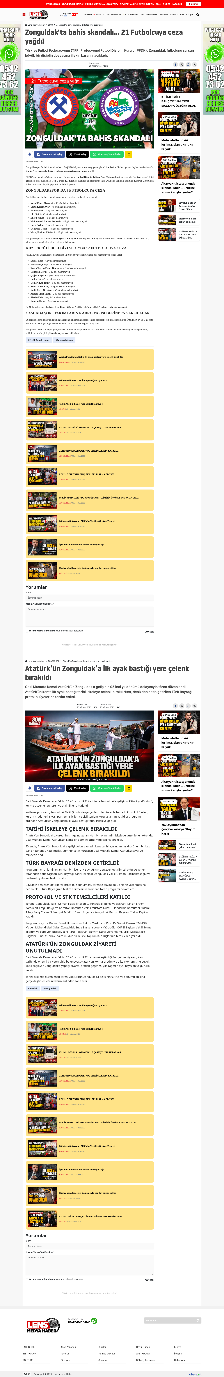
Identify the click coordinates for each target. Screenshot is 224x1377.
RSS (28, 1374)
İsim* (28, 592)
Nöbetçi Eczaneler (145, 1360)
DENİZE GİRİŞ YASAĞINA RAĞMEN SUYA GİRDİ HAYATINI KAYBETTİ (187, 875)
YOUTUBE (28, 1360)
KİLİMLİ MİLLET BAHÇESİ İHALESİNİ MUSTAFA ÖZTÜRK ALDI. (178, 101)
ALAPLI (134, 4)
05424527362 (79, 1322)
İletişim (178, 1353)
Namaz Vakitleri (107, 1353)
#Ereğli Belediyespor (39, 340)
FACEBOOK (29, 1347)
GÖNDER (149, 631)
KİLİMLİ (89, 4)
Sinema (102, 1360)
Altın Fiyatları (143, 1353)
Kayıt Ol (64, 1353)
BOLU (158, 4)
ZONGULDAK (53, 4)
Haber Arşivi (180, 1360)
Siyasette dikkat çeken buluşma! (187, 220)
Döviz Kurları (143, 1347)
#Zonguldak (50, 988)
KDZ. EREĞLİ (68, 4)
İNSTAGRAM (29, 1353)
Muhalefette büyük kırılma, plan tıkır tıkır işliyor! (177, 144)
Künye (177, 1347)
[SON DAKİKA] (179, 167)
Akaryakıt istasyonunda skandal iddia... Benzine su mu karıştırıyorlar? (178, 188)
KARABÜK (177, 4)
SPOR (142, 4)
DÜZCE (166, 4)
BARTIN (150, 4)
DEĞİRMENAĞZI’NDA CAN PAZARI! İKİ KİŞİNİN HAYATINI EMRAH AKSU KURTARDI (188, 234)
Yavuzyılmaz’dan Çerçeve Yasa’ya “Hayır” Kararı (187, 206)
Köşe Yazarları (68, 1347)
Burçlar (102, 1347)
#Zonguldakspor (64, 340)
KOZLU (80, 4)
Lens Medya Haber (35, 25)
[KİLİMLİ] (179, 80)
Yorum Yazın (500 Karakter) (40, 603)
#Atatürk (33, 988)
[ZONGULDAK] (179, 124)
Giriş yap (65, 1360)
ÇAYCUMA (99, 4)
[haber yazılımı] (194, 1374)
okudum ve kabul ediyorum (56, 630)
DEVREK (124, 4)
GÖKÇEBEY (112, 4)
